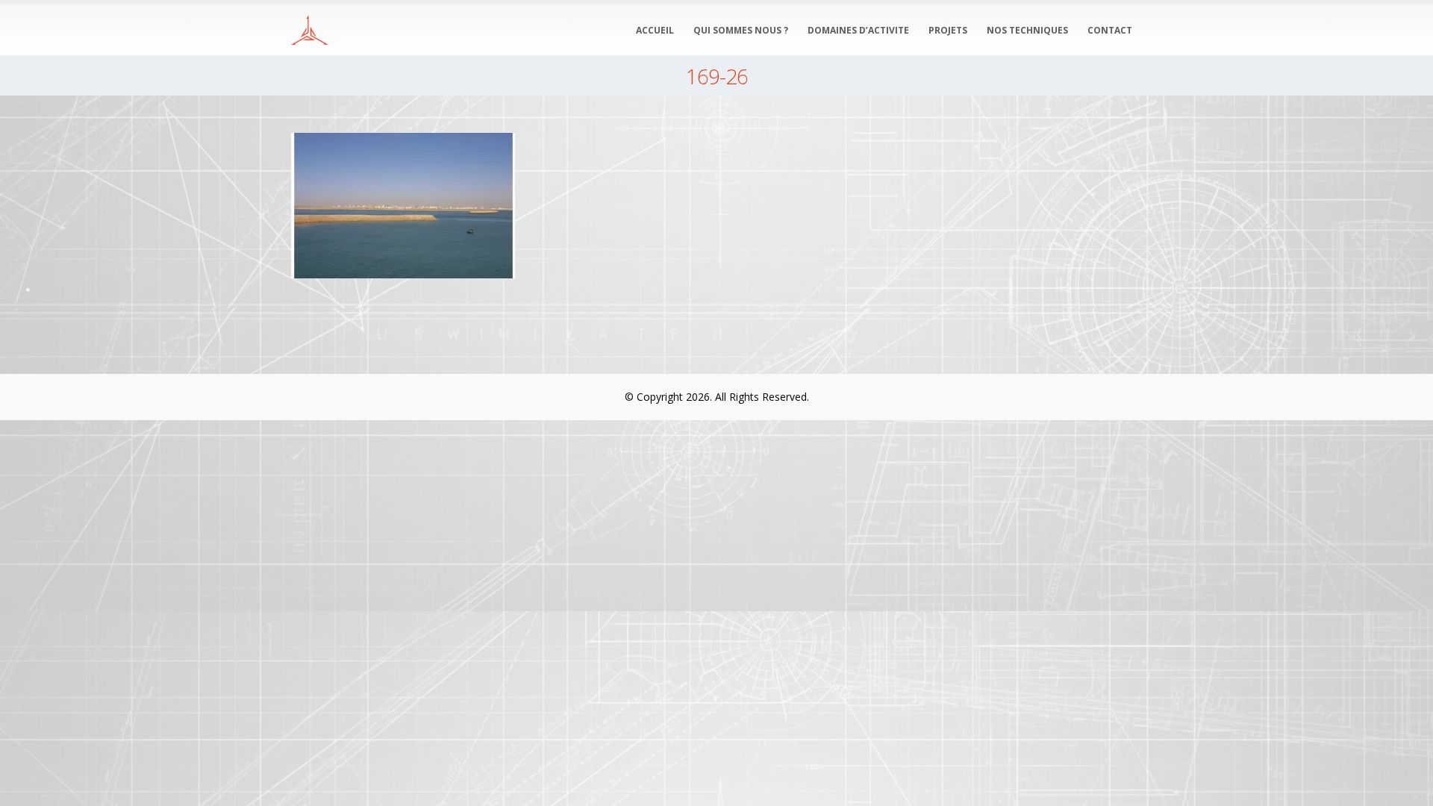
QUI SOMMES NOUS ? (740, 30)
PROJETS (947, 30)
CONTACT (1109, 30)
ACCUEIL (655, 30)
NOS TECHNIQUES (1027, 30)
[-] (309, 30)
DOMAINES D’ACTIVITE (858, 30)
